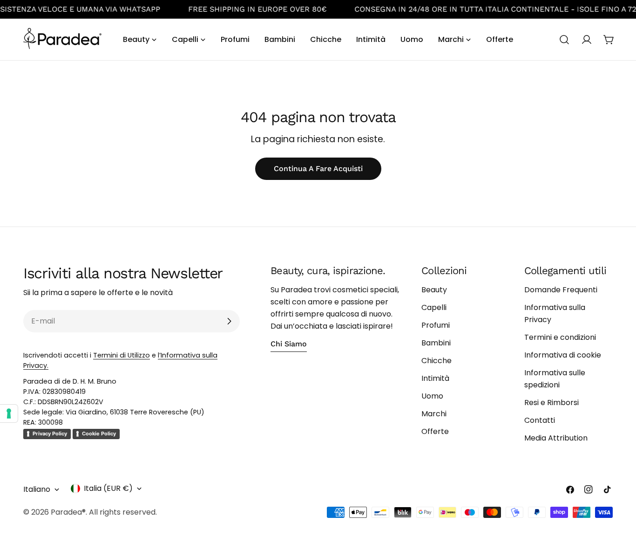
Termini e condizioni (560, 337)
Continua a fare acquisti (318, 168)
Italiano (36, 489)
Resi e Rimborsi (551, 402)
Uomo (432, 396)
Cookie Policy (99, 433)
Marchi (434, 413)
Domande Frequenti (560, 289)
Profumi (435, 325)
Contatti (539, 420)
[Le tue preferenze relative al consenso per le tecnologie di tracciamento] (9, 413)
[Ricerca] (564, 39)
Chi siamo (289, 343)
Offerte (435, 431)
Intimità (435, 378)
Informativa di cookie (562, 355)
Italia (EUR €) (108, 488)
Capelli (434, 307)
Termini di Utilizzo (121, 355)
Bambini (436, 342)
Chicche (436, 360)
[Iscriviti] (229, 321)
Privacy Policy (50, 433)
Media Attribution (556, 438)
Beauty (434, 289)
